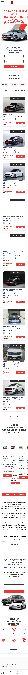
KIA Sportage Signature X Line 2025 (13, 253)
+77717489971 (4, 666)
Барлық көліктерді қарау (14, 495)
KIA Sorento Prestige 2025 (13, 362)
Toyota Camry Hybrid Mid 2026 (21, 460)
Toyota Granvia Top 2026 (6, 459)
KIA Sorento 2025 (10, 326)
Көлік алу (14, 66)
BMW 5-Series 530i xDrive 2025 (13, 461)
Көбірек (20, 123)
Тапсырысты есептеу (14, 591)
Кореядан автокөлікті (7, 527)
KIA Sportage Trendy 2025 (13, 216)
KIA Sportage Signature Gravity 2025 (12, 290)
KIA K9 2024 (8, 115)
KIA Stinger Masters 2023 (13, 181)
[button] (2, 2)
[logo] (14, 2)
